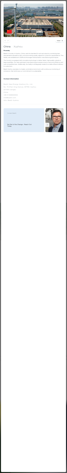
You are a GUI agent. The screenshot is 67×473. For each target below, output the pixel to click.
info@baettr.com (10, 98)
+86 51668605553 (11, 95)
